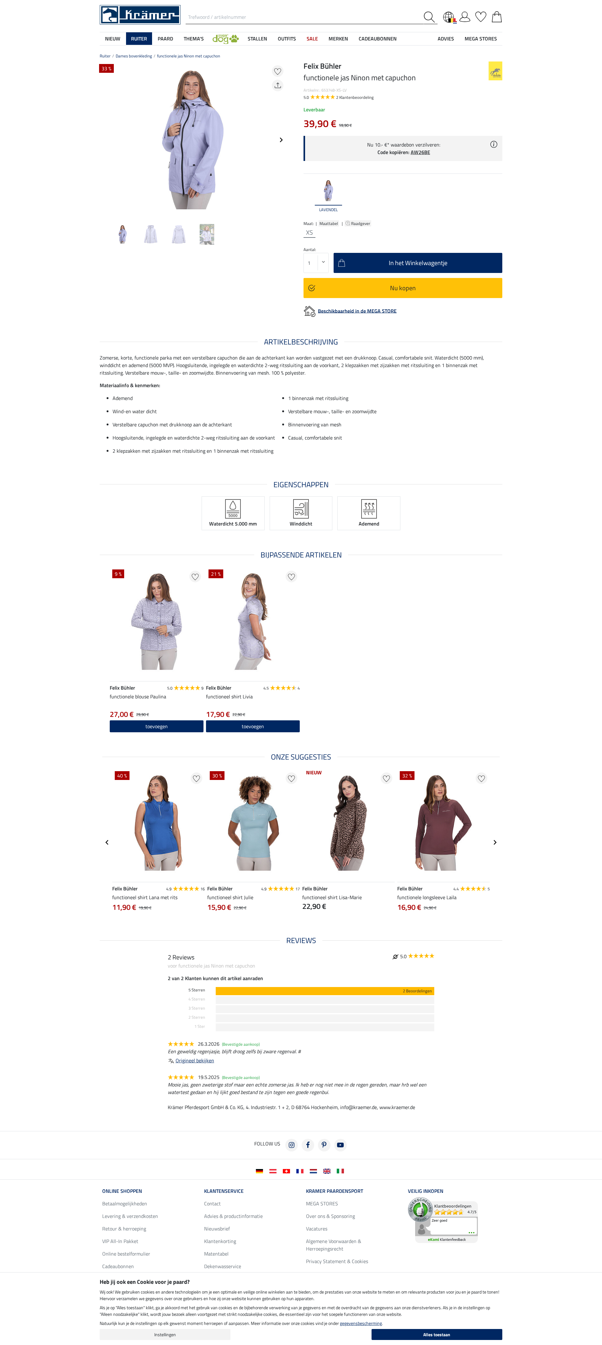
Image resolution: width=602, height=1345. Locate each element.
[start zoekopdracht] (431, 17)
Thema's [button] (194, 38)
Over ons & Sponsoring (330, 1216)
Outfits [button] (287, 38)
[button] (225, 38)
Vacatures (316, 1228)
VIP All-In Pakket (120, 1241)
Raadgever (361, 223)
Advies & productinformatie (233, 1216)
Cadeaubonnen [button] (378, 38)
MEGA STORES (481, 38)
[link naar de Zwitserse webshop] (288, 1170)
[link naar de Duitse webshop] (261, 1170)
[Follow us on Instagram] (291, 1145)
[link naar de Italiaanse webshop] (341, 1170)
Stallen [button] (257, 38)
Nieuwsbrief (217, 1228)
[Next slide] (281, 139)
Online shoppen (122, 1191)
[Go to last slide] (107, 842)
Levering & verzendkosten (130, 1216)
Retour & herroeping (124, 1228)
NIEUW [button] (112, 38)
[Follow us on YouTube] (340, 1145)
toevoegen (156, 726)
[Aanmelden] (464, 15)
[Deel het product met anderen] (277, 85)
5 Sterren (196, 990)
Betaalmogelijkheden (124, 1203)
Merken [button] (338, 38)
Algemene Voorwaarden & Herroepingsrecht (333, 1244)
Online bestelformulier (126, 1253)
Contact (212, 1203)
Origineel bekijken (195, 1060)
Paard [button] (165, 38)
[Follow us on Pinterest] (324, 1145)
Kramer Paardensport (334, 1191)
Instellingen (165, 1334)
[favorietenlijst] (480, 15)
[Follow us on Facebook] (308, 1145)
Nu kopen (403, 288)
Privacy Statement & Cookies (337, 1261)
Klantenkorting (220, 1241)
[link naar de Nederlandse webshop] (314, 1170)
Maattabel (329, 223)
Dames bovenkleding (134, 56)
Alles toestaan (436, 1334)
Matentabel (216, 1253)
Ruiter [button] (139, 38)
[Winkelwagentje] (496, 15)
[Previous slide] (105, 139)
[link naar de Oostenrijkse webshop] (274, 1170)
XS (309, 232)
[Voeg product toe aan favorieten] (277, 71)
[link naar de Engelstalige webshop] (328, 1170)
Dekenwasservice (222, 1266)
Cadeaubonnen (118, 1266)
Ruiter (105, 56)
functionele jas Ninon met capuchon (188, 56)
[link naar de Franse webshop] (301, 1170)
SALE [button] (312, 38)
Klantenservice (224, 1191)
